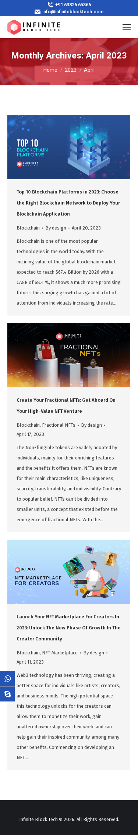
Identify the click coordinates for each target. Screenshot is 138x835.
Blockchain (28, 228)
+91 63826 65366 (73, 4)
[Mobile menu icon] (127, 27)
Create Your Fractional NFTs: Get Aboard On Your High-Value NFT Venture (66, 405)
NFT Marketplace (60, 652)
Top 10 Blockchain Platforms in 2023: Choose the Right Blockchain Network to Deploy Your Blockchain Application (68, 203)
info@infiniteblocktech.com (72, 11)
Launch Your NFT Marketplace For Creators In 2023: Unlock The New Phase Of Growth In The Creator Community (69, 628)
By (55, 228)
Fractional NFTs (58, 425)
